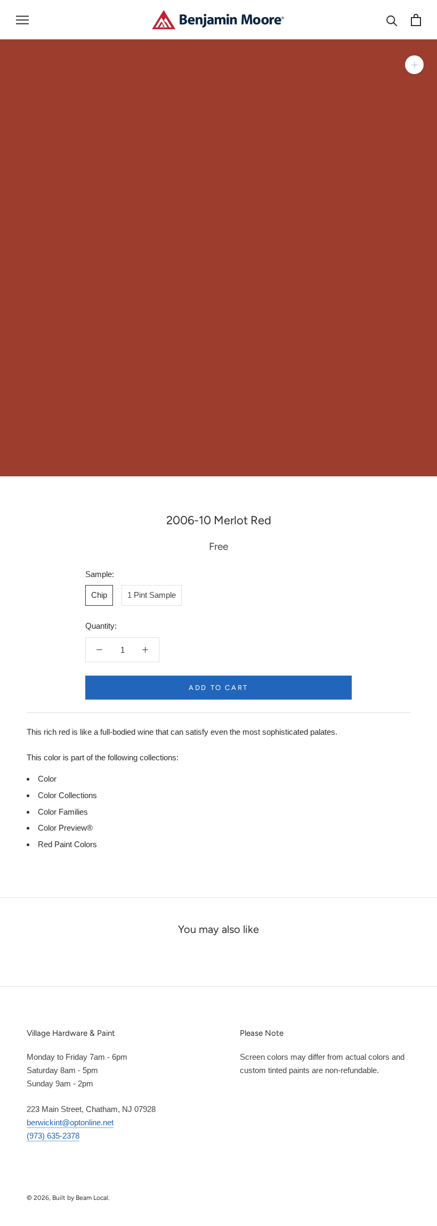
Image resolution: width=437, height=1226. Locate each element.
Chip (99, 594)
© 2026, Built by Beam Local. (68, 1197)
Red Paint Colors (67, 844)
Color (47, 778)
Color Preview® (65, 827)
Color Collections (67, 795)
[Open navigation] (22, 20)
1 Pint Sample (151, 594)
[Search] (392, 20)
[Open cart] (416, 20)
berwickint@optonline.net (70, 1122)
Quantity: (101, 625)
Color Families (63, 811)
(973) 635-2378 (53, 1135)
